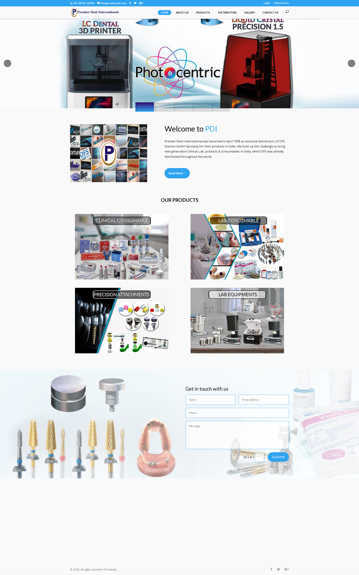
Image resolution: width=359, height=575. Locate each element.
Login (267, 3)
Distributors (227, 12)
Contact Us (270, 12)
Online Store (281, 3)
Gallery (249, 12)
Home (164, 12)
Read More (176, 173)
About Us (182, 12)
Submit (278, 456)
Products (203, 12)
